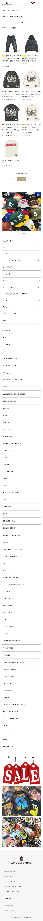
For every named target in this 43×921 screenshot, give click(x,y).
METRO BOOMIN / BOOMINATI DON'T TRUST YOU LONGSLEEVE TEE (11, 94)
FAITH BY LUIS (8, 450)
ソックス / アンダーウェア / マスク (15, 294)
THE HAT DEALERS (9, 669)
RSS (6, 898)
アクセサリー (7, 307)
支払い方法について (11, 881)
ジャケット (6, 274)
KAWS (5, 514)
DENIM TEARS (8, 436)
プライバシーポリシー (12, 891)
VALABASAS (7, 690)
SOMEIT (5, 634)
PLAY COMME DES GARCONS (13, 584)
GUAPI (5, 486)
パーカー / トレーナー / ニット (13, 260)
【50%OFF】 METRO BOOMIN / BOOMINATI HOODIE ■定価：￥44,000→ (31, 58)
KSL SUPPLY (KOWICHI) (11, 535)
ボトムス (6, 281)
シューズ (6, 300)
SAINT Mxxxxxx (8, 620)
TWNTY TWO (7, 683)
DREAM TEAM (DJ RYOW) (12, 443)
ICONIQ (5, 500)
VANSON (6, 697)
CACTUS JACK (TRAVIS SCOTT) (14, 394)
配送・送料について (11, 871)
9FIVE (5, 725)
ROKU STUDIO (8, 613)
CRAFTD (6, 422)
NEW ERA (6, 570)
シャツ (5, 254)
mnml (4, 563)
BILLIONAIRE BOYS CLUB (12, 380)
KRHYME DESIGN (9, 528)
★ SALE (5, 337)
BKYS (5, 387)
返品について (9, 876)
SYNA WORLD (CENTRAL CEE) (14, 662)
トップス (6, 247)
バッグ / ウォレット (9, 314)
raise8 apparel (7, 605)
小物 (4, 320)
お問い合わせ (9, 911)
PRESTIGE (6, 591)
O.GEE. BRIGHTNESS (10, 577)
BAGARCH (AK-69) (9, 366)
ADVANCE (6, 344)
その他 (5, 740)
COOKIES (6, 408)
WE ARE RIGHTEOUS (10, 711)
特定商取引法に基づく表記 (13, 886)
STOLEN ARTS (8, 648)
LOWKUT (6, 542)
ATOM (11, 898)
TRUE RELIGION (9, 676)
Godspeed (6, 464)
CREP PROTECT (8, 429)
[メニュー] (39, 3)
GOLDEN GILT (8, 471)
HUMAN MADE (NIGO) (11, 493)
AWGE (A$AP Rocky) (10, 359)
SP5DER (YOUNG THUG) (11, 641)
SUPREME (6, 655)
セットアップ (7, 267)
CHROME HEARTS (9, 401)
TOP (4, 10)
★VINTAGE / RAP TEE (10, 747)
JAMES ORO (7, 507)
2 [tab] (21, 233)
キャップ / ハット (9, 287)
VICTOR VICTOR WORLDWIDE (14, 704)
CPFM (5, 415)
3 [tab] (24, 233)
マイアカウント (10, 906)
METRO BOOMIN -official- (14, 10)
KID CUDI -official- (9, 521)
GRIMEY (6, 479)
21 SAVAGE (7, 733)
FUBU (5, 457)
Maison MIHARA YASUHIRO (12, 549)
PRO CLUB (6, 598)
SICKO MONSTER (9, 627)
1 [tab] (19, 233)
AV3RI (5, 351)
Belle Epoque (7, 373)
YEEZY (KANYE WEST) (11, 718)
